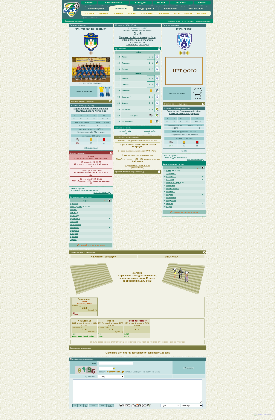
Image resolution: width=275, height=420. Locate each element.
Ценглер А (144, 44)
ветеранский (170, 8)
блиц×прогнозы (113, 2)
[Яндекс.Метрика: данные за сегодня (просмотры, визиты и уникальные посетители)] (262, 414)
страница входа (203, 21)
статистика (146, 13)
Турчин (73, 240)
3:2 (91, 175)
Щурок (169, 207)
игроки (132, 13)
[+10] (126, 334)
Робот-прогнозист (137, 321)
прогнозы (164, 13)
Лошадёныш (84, 321)
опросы (188, 13)
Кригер (73, 216)
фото (177, 13)
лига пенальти (195, 8)
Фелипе (169, 204)
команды (118, 13)
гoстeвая (201, 13)
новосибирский (96, 8)
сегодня (89, 13)
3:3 (91, 183)
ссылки (161, 2)
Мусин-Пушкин (172, 189)
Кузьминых (75, 219)
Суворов (74, 237)
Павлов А (170, 192)
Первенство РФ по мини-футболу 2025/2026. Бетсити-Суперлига (91, 109)
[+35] (74, 334)
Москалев (170, 186)
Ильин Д (74, 213)
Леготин (74, 222)
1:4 (91, 166)
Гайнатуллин (76, 207)
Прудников (171, 201)
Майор (110, 321)
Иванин (73, 210)
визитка (202, 2)
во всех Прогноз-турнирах (173, 342)
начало (89, 2)
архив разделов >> (90, 17)
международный (146, 8)
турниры (103, 13)
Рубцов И (74, 231)
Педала (169, 195)
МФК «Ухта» (184, 28)
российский (121, 8)
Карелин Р (171, 177)
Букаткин (74, 204)
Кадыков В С (132, 44)
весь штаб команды (102, 193)
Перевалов (171, 198)
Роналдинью (84, 299)
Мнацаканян (75, 225)
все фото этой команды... (91, 83)
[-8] (73, 313)
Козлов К (170, 180)
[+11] (100, 334)
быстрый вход (174, 21)
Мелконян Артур (173, 183)
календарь (140, 2)
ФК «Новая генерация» (91, 28)
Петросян (74, 228)
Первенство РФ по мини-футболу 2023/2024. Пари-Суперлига (137, 38)
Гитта (168, 171)
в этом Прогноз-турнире (146, 342)
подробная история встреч (137, 165)
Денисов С (171, 174)
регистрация (188, 21)
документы (181, 2)
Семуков (74, 234)
